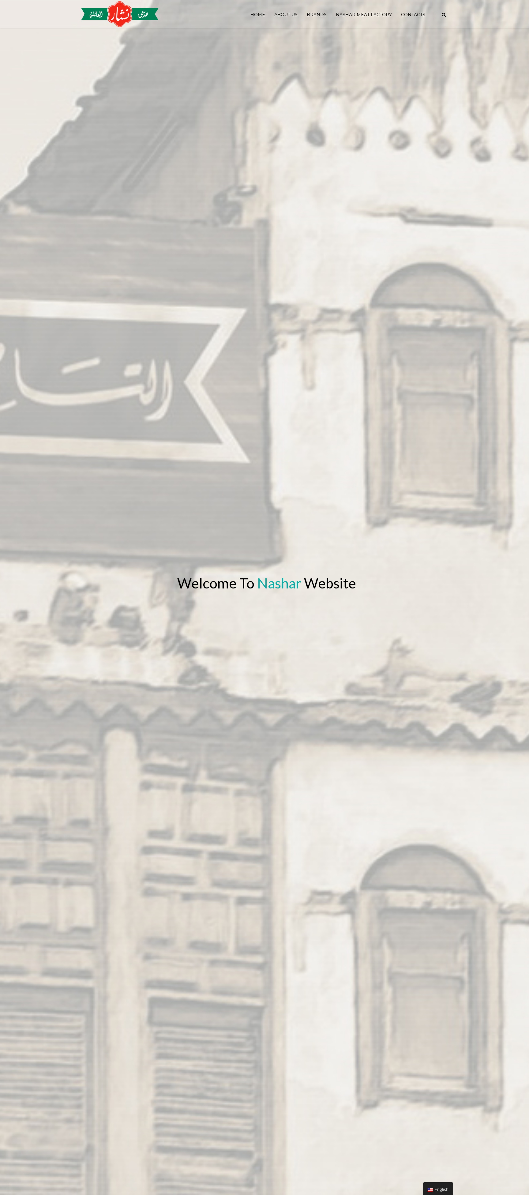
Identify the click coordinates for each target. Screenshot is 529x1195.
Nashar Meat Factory (364, 14)
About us (286, 14)
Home (257, 14)
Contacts (413, 14)
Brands (317, 14)
